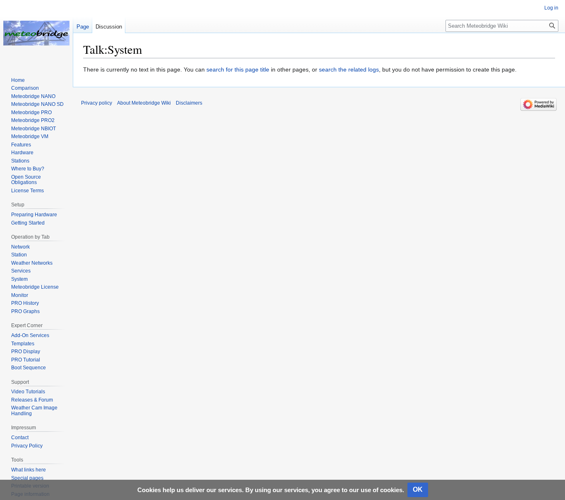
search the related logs (349, 69)
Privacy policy (96, 103)
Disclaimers (189, 103)
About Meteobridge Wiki (144, 103)
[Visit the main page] (36, 33)
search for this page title (237, 69)
